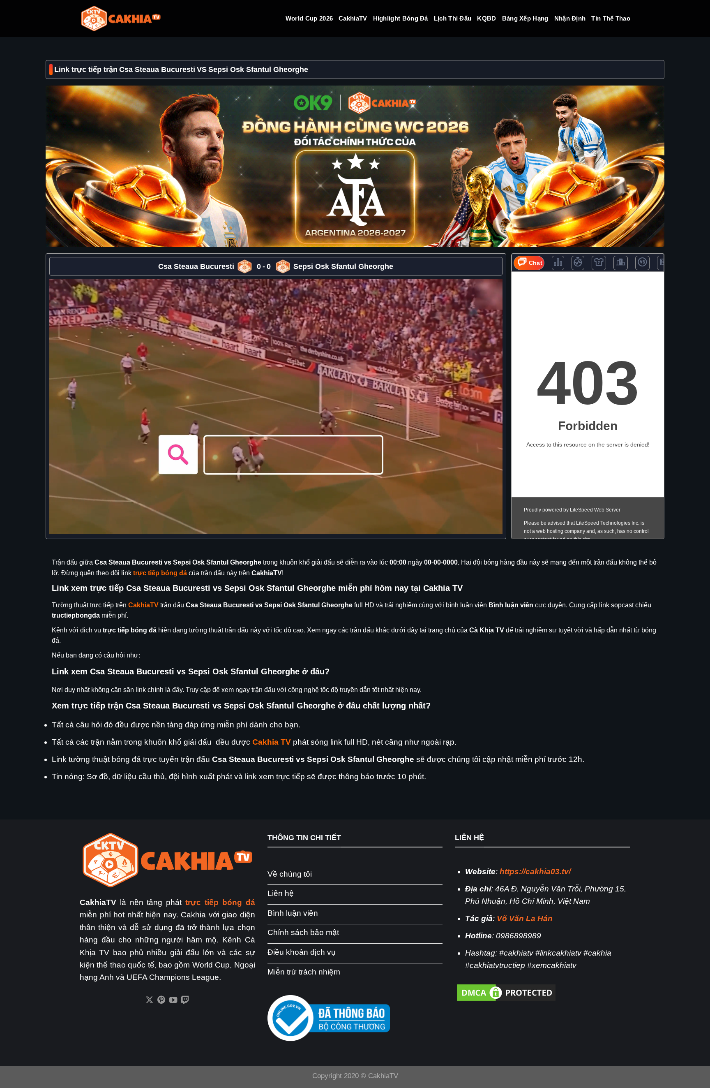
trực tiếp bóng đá (160, 572)
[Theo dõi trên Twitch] (185, 1000)
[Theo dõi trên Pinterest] (161, 1000)
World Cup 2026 (309, 18)
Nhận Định (570, 18)
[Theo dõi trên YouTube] (173, 1000)
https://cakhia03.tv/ (535, 871)
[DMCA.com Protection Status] (506, 992)
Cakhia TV (271, 742)
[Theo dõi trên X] (149, 1000)
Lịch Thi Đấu (453, 18)
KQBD (486, 18)
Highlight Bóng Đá (400, 18)
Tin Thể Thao (610, 18)
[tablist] (588, 263)
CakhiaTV (353, 18)
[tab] (529, 263)
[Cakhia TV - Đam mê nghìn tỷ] (121, 18)
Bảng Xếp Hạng (525, 18)
